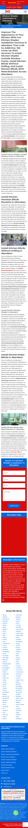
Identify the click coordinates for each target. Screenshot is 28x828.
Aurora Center (20, 704)
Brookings (19, 686)
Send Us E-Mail (9, 784)
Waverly (5, 623)
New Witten (6, 692)
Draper (18, 657)
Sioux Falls (5, 657)
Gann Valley (19, 635)
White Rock (6, 619)
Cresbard (18, 668)
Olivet (4, 686)
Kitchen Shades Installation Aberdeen (11, 26)
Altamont (18, 710)
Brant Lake (19, 692)
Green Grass (19, 629)
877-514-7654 (14, 7)
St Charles (5, 655)
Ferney (18, 643)
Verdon (5, 639)
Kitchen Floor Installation (8, 757)
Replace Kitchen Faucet (8, 767)
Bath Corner (19, 698)
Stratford (5, 649)
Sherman (5, 660)
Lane (4, 712)
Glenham (18, 631)
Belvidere (18, 696)
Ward (4, 627)
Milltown (5, 700)
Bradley (18, 694)
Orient (4, 682)
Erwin (17, 653)
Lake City (5, 714)
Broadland (19, 688)
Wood (4, 615)
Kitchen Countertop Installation (10, 754)
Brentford (19, 690)
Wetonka (5, 621)
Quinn (4, 676)
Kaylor (4, 718)
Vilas (4, 635)
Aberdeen (8, 25)
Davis (17, 662)
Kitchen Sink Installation (8, 749)
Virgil (4, 633)
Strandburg (6, 651)
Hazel (17, 623)
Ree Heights (6, 668)
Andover (18, 708)
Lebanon (5, 710)
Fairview (18, 649)
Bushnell (18, 684)
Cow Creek (19, 670)
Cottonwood (19, 672)
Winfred (5, 617)
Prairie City (6, 678)
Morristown (6, 698)
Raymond (5, 670)
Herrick (18, 621)
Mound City (6, 696)
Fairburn (18, 651)
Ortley (4, 680)
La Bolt (4, 716)
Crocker (18, 666)
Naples (5, 694)
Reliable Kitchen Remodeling (14, 825)
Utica (4, 641)
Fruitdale (18, 639)
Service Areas (5, 770)
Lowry (4, 704)
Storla (4, 653)
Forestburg (19, 641)
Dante (17, 664)
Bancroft (18, 700)
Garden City (19, 633)
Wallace (5, 629)
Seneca (5, 662)
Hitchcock (19, 615)
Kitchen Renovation (6, 765)
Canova (18, 678)
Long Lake (5, 706)
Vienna (5, 637)
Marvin (4, 702)
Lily (3, 708)
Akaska (18, 714)
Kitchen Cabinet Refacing (8, 762)
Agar (17, 716)
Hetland (18, 619)
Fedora (18, 645)
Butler (17, 682)
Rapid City (5, 674)
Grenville (18, 627)
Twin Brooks (6, 643)
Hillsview (18, 617)
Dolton (18, 660)
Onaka (4, 684)
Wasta (4, 625)
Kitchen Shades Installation (9, 751)
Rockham (5, 666)
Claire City (19, 674)
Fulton (18, 637)
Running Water (7, 664)
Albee (17, 712)
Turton (4, 645)
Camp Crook (19, 680)
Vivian (4, 631)
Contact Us (4, 773)
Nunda (4, 690)
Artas (17, 706)
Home (3, 25)
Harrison (18, 625)
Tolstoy (5, 647)
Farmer (18, 647)
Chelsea (18, 676)
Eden (17, 655)
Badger (18, 702)
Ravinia (5, 672)
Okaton (5, 688)
